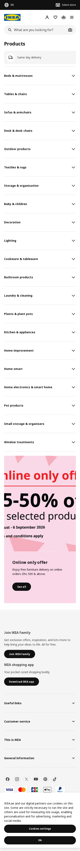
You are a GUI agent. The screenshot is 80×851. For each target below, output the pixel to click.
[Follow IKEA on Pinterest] (45, 779)
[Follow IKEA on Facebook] (7, 779)
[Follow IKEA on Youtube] (35, 779)
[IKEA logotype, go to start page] (12, 17)
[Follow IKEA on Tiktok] (54, 779)
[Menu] (72, 17)
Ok (40, 840)
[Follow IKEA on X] (26, 779)
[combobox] (35, 30)
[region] (40, 820)
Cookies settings (40, 828)
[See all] (40, 504)
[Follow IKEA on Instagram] (17, 779)
